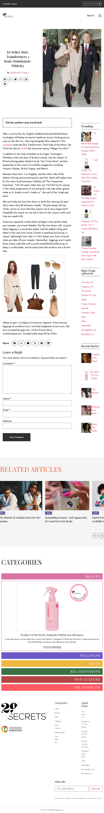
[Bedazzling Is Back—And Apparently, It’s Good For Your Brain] (67, 495)
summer (7, 145)
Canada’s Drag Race (88, 314)
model (24, 148)
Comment (9, 363)
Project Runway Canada (88, 306)
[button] (5, 79)
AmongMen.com (88, 329)
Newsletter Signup (10, 3)
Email (7, 410)
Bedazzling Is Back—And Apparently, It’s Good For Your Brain (96, 410)
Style (48, 513)
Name (7, 398)
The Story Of (87, 282)
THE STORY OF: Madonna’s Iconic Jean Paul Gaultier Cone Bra (89, 171)
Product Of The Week (88, 297)
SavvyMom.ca (87, 334)
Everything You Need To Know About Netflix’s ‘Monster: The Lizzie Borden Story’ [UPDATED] (96, 358)
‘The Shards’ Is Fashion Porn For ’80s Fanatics (96, 393)
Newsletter (86, 325)
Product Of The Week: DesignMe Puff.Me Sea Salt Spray (96, 375)
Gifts (83, 321)
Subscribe (95, 788)
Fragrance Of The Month (87, 289)
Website (7, 421)
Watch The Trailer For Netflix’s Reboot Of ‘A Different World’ (96, 427)
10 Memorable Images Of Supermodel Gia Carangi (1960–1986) (90, 144)
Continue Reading (52, 646)
